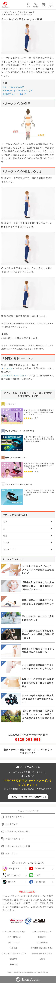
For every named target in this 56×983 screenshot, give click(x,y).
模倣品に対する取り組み (42, 953)
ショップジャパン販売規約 (14, 932)
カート (44, 7)
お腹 (5, 522)
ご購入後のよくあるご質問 (17, 846)
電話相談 (35, 7)
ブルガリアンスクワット (14, 375)
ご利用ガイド (11, 824)
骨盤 (5, 536)
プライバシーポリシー (42, 932)
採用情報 (14, 964)
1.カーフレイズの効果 (13, 87)
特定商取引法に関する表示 (42, 948)
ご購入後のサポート (15, 839)
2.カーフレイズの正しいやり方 (18, 90)
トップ (4, 12)
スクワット (7, 368)
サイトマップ (14, 943)
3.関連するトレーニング (14, 94)
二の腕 (6, 543)
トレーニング (29, 12)
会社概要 (14, 948)
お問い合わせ (11, 853)
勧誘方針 (14, 959)
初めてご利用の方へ (14, 817)
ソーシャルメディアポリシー (14, 953)
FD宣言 (42, 959)
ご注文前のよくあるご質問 (18, 831)
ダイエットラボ (15, 12)
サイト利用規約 (14, 937)
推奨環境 (42, 937)
